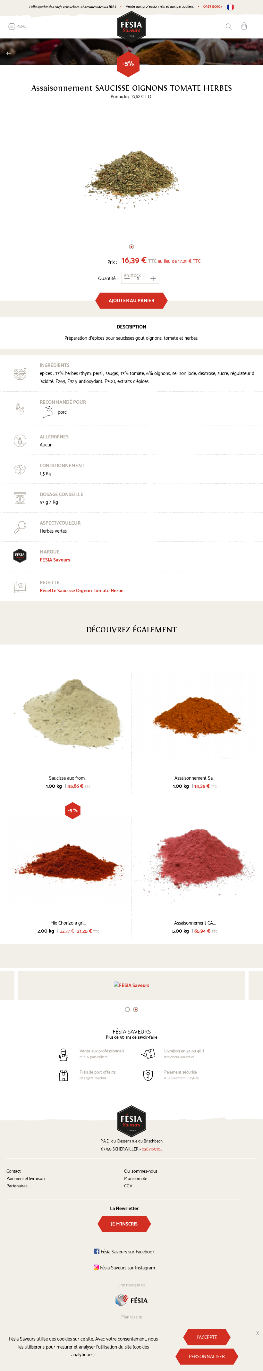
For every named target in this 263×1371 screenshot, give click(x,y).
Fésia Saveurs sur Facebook (127, 1252)
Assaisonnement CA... (195, 923)
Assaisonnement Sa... (195, 778)
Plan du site (131, 1317)
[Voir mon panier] (244, 25)
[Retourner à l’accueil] (131, 27)
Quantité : (108, 279)
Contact (13, 1171)
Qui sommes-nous (140, 1171)
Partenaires (17, 1186)
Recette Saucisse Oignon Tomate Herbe (81, 591)
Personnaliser (207, 1357)
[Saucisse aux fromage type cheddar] (68, 712)
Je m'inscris (124, 1224)
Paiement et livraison (25, 1179)
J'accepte (207, 1338)
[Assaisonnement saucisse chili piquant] (195, 712)
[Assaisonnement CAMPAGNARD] (195, 857)
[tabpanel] (131, 172)
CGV (128, 1186)
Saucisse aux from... (68, 778)
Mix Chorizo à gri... (68, 923)
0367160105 (212, 7)
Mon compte (135, 1179)
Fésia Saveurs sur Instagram (127, 1268)
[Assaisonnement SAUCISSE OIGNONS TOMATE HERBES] (131, 172)
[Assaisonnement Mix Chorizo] (68, 857)
